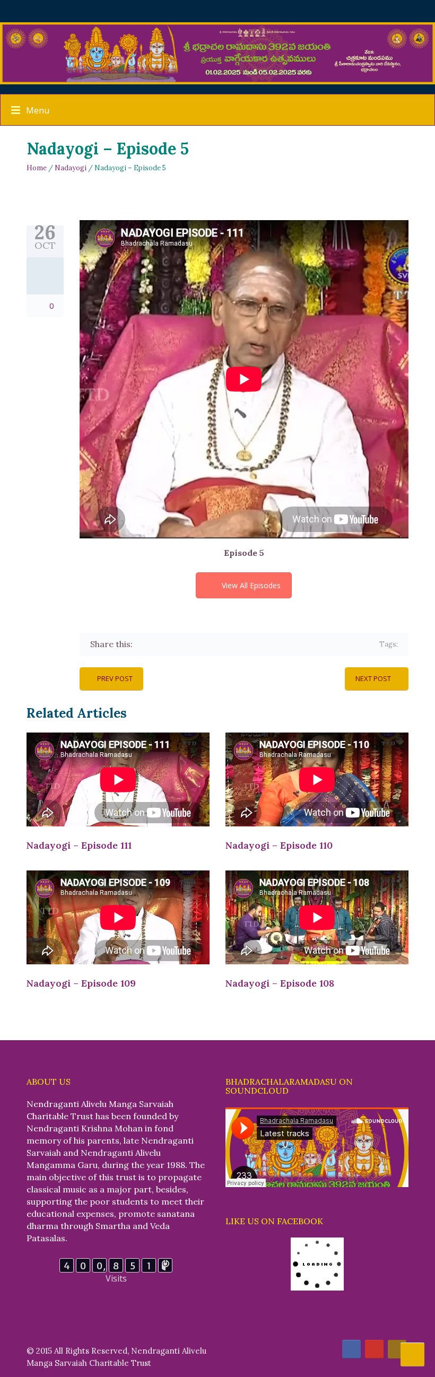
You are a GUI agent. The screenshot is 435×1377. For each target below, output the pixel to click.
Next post (373, 678)
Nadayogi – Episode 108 (279, 983)
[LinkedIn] (204, 644)
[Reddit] (219, 644)
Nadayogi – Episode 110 (279, 845)
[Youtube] (374, 1349)
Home (37, 167)
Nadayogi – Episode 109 (81, 983)
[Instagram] (397, 1349)
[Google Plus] (173, 644)
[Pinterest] (188, 644)
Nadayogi (70, 167)
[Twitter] (157, 644)
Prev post (115, 678)
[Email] (234, 644)
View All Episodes (251, 585)
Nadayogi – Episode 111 (79, 845)
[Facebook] (142, 644)
